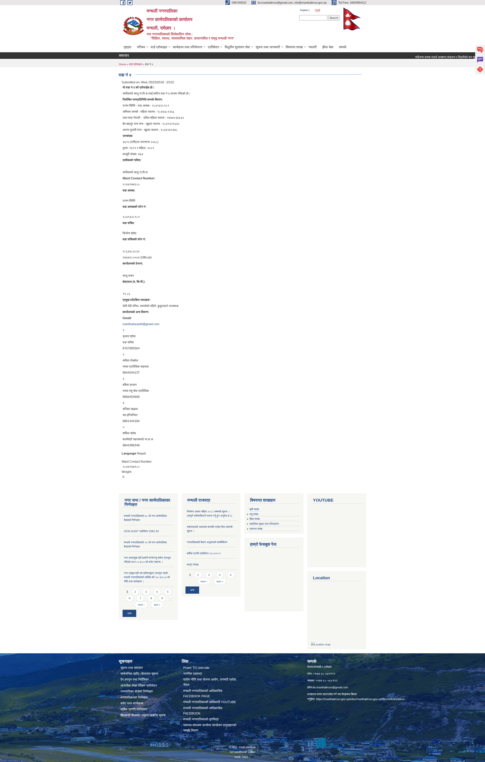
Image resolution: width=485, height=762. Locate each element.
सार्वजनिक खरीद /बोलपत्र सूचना (139, 673)
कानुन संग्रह (193, 564)
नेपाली (317, 10)
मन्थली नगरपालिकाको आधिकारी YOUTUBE (209, 702)
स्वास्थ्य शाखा (256, 528)
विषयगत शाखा (294, 47)
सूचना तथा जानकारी (268, 47)
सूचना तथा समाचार (131, 668)
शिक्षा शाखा (255, 518)
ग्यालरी (312, 47)
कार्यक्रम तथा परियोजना (187, 47)
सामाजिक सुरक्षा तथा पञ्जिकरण (264, 523)
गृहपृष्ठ (127, 47)
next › (141, 604)
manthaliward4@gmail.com (141, 324)
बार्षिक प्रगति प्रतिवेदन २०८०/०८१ (204, 553)
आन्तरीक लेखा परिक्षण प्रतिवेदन (138, 685)
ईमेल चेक (327, 47)
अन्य (129, 613)
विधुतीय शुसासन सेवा (237, 47)
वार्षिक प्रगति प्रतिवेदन (133, 709)
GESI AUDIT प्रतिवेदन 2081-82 (141, 531)
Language (129, 453)
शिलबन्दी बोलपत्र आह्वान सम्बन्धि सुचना (143, 715)
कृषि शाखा (254, 509)
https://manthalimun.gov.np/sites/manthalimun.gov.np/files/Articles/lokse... (361, 699)
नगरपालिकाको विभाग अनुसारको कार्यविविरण (207, 542)
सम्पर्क (342, 47)
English (304, 10)
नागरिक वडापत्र (192, 673)
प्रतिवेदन (213, 47)
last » (157, 604)
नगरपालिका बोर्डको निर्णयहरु (136, 691)
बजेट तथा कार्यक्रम (131, 703)
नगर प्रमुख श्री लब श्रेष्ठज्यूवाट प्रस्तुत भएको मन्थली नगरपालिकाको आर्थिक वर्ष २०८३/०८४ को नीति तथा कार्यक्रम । (147, 577)
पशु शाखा (254, 514)
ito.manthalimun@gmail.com (330, 687)
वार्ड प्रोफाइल (159, 47)
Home (122, 64)
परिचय (141, 47)
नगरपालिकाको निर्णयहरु (134, 697)
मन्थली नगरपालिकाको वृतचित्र (201, 719)
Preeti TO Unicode (196, 668)
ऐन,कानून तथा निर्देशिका (134, 679)
